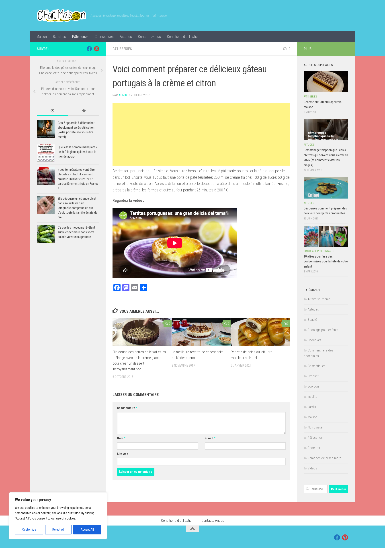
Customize (29, 529)
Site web (122, 454)
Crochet (313, 376)
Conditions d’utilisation (183, 37)
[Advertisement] (201, 134)
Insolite (312, 397)
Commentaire (127, 408)
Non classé (315, 427)
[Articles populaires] (83, 111)
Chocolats (314, 340)
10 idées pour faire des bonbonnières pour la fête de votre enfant (326, 261)
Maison (42, 37)
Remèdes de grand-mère (324, 458)
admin (123, 95)
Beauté (312, 320)
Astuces (126, 37)
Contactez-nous (149, 37)
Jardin (312, 407)
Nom (121, 438)
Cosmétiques (104, 37)
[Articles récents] (52, 111)
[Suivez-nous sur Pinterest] (96, 48)
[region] (58, 515)
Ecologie (313, 386)
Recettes (59, 37)
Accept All (87, 529)
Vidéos (312, 468)
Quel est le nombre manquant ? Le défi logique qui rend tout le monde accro (77, 151)
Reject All (58, 529)
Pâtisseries (80, 37)
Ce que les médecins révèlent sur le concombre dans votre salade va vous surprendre (76, 232)
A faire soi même (319, 299)
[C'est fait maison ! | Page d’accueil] (61, 15)
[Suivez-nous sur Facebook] (89, 48)
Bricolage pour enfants (319, 251)
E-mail (210, 438)
